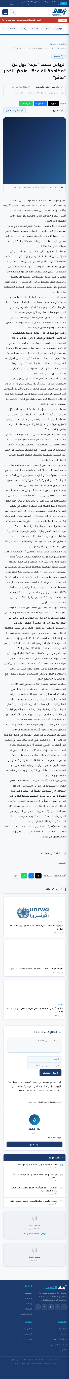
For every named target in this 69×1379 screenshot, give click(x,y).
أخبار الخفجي (26, 1314)
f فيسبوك (40, 103)
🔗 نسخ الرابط (57, 110)
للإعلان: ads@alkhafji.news (34, 1233)
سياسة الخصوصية (58, 1339)
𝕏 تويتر (54, 103)
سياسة (35, 28)
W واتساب (25, 103)
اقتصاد (12, 28)
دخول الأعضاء (26, 1339)
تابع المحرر (34, 1144)
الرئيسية (59, 28)
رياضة (23, 28)
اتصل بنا (63, 1350)
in (38, 1307)
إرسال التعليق (50, 1073)
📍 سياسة (58, 56)
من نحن (63, 1334)
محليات (47, 28)
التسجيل (28, 1334)
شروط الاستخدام (59, 1345)
